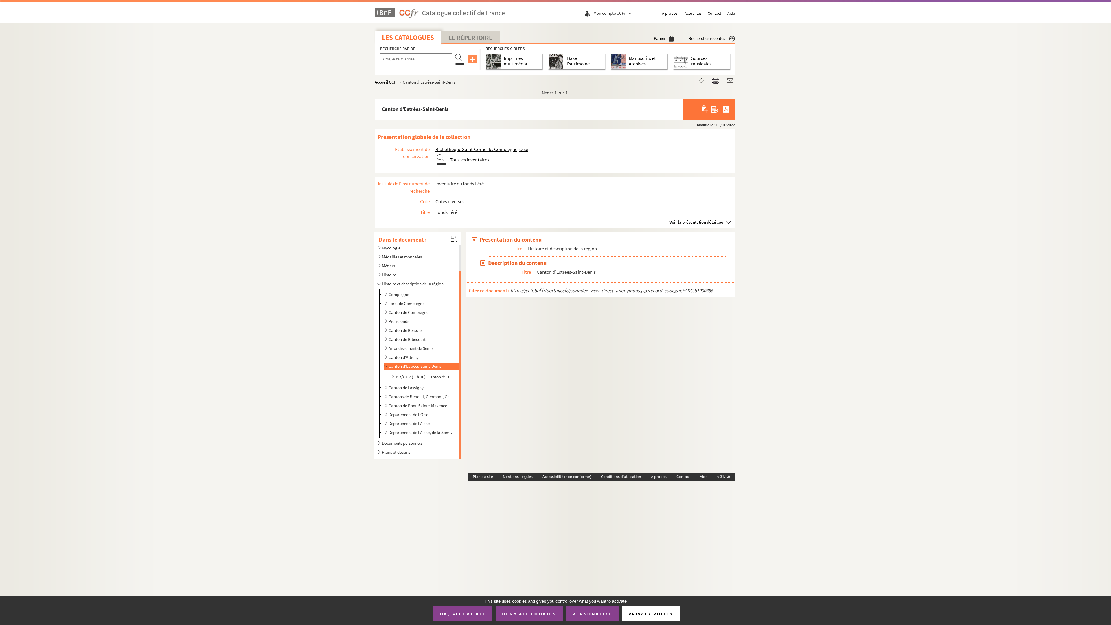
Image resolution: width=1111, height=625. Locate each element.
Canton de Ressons (405, 330)
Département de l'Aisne (409, 423)
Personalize (592, 614)
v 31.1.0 (723, 476)
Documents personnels (402, 443)
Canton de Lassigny (406, 387)
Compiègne (399, 294)
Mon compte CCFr (609, 13)
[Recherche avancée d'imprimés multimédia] (494, 61)
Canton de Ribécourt (407, 339)
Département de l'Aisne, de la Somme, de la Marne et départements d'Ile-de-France (421, 432)
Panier (659, 38)
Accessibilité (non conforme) (566, 476)
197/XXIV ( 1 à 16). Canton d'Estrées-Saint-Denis (425, 377)
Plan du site (483, 476)
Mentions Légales (518, 476)
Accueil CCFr (386, 82)
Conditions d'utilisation (621, 476)
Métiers (388, 266)
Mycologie (391, 248)
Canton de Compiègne (408, 312)
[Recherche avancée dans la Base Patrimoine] (557, 61)
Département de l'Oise (408, 414)
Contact (714, 13)
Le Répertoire (470, 38)
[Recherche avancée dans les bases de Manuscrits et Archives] (619, 61)
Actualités (693, 13)
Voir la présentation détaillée (696, 222)
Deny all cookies (529, 614)
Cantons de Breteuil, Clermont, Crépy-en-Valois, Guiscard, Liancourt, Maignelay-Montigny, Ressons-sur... (421, 396)
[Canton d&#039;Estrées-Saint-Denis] (697, 80)
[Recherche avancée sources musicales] (682, 61)
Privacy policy (650, 614)
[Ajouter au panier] (705, 109)
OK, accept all (463, 614)
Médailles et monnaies (402, 257)
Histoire (389, 274)
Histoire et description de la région (413, 283)
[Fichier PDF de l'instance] (726, 109)
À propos (670, 13)
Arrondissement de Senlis (411, 348)
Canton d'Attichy (404, 357)
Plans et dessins (396, 452)
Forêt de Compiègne (406, 303)
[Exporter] (715, 109)
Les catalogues (408, 37)
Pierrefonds (399, 321)
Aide (731, 13)
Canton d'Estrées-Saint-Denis (415, 366)
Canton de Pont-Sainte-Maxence (418, 405)
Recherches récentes (707, 38)
